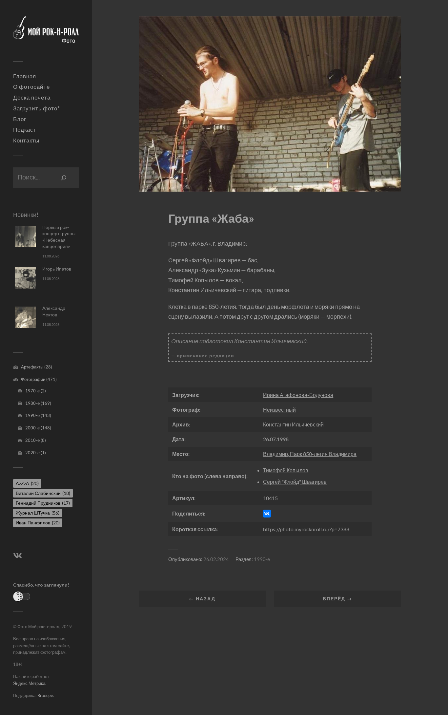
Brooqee (45, 695)
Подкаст (24, 129)
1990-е (32, 415)
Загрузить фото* (36, 108)
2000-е (32, 427)
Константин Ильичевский (293, 424)
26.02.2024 (216, 559)
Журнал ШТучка (37, 513)
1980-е (32, 403)
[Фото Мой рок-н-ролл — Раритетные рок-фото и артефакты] (46, 33)
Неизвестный (279, 409)
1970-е (32, 390)
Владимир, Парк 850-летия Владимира (309, 454)
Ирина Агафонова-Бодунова (298, 395)
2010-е (32, 440)
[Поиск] (64, 178)
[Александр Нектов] (25, 317)
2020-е (32, 452)
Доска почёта (32, 97)
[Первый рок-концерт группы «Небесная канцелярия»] (25, 236)
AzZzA (27, 483)
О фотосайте (31, 87)
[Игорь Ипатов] (25, 278)
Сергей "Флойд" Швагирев (295, 482)
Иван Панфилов (38, 522)
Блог (19, 119)
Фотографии (33, 379)
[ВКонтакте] (267, 513)
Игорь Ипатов (56, 269)
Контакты (26, 140)
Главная (24, 76)
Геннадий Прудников (43, 503)
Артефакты (32, 366)
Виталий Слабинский (43, 493)
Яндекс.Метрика (29, 683)
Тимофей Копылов (285, 470)
